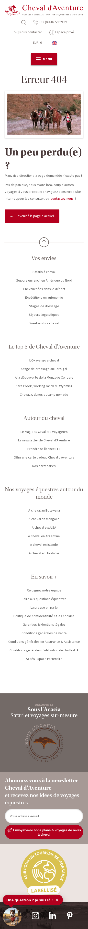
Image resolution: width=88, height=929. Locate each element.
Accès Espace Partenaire (44, 658)
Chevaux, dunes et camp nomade (44, 394)
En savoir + (44, 576)
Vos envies (44, 258)
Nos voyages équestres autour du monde (44, 493)
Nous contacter (30, 32)
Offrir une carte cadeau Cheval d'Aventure (44, 457)
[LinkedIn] (52, 915)
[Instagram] (35, 915)
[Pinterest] (69, 915)
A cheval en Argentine (44, 536)
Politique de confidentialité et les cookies (44, 616)
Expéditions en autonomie (44, 297)
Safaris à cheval (44, 272)
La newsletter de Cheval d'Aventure (44, 440)
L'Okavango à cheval (44, 360)
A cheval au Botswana (44, 510)
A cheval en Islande (44, 544)
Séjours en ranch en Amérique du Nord (44, 280)
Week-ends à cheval (44, 323)
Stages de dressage (44, 306)
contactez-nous (62, 198)
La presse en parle (44, 607)
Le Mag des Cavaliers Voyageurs (44, 431)
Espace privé (64, 32)
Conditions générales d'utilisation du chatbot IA (44, 650)
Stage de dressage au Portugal (44, 369)
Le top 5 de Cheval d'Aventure (44, 346)
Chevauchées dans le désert (44, 289)
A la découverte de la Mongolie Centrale (44, 377)
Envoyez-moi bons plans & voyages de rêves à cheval (46, 832)
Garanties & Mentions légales (44, 624)
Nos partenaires (44, 466)
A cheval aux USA (44, 527)
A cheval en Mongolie (44, 519)
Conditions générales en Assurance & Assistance (44, 641)
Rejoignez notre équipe (44, 590)
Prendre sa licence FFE (44, 449)
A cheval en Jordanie (44, 553)
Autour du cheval (44, 418)
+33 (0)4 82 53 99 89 (52, 22)
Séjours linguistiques (44, 314)
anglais (55, 43)
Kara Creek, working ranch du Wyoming (44, 386)
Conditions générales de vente (44, 633)
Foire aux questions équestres (44, 599)
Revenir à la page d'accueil (35, 216)
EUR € (37, 42)
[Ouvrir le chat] (12, 916)
